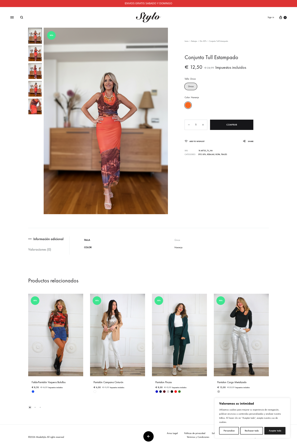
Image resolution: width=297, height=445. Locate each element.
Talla (190, 78)
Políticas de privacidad (194, 433)
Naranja (178, 247)
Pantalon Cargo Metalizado (231, 382)
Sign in (271, 17)
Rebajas (194, 41)
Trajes (224, 154)
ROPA (218, 154)
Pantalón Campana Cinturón (108, 382)
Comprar (231, 124)
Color (192, 97)
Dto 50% (203, 41)
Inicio (187, 41)
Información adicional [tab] (48, 239)
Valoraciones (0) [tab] (39, 249)
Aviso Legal (172, 433)
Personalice (229, 430)
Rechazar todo (252, 430)
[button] (191, 86)
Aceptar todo (275, 430)
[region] (252, 418)
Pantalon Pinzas (163, 382)
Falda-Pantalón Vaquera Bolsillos (49, 382)
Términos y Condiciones (198, 437)
